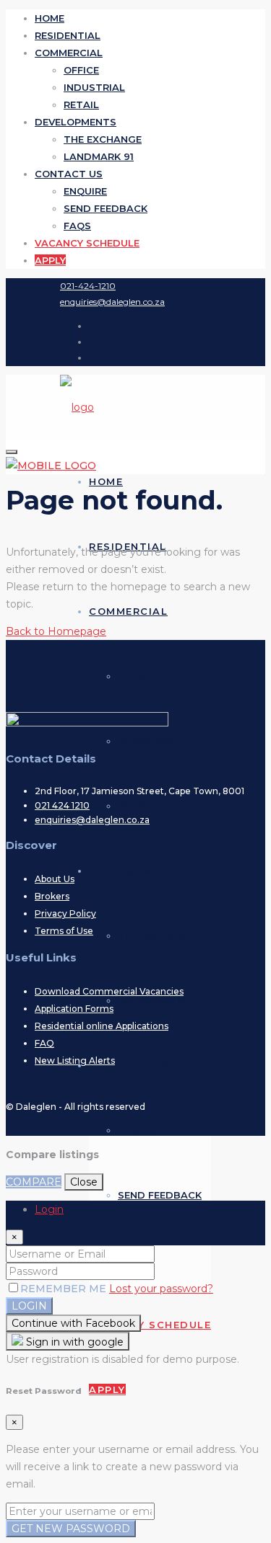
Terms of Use (64, 930)
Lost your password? (161, 1288)
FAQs (77, 225)
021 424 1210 (62, 805)
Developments (75, 122)
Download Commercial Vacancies (109, 991)
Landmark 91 (99, 156)
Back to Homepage (56, 631)
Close (84, 1181)
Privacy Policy (65, 913)
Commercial (69, 52)
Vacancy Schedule (87, 243)
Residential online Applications (101, 1025)
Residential (67, 35)
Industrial (94, 87)
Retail (81, 104)
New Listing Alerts (75, 1060)
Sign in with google (73, 1341)
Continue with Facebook (73, 1323)
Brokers (52, 896)
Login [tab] (49, 1209)
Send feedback (105, 208)
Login (29, 1305)
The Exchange (103, 139)
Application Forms (74, 1008)
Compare (33, 1181)
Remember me (64, 1288)
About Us (54, 878)
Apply (50, 260)
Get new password (71, 1528)
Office (81, 70)
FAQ (44, 1043)
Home (49, 18)
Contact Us (69, 173)
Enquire (85, 191)
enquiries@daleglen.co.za (92, 819)
